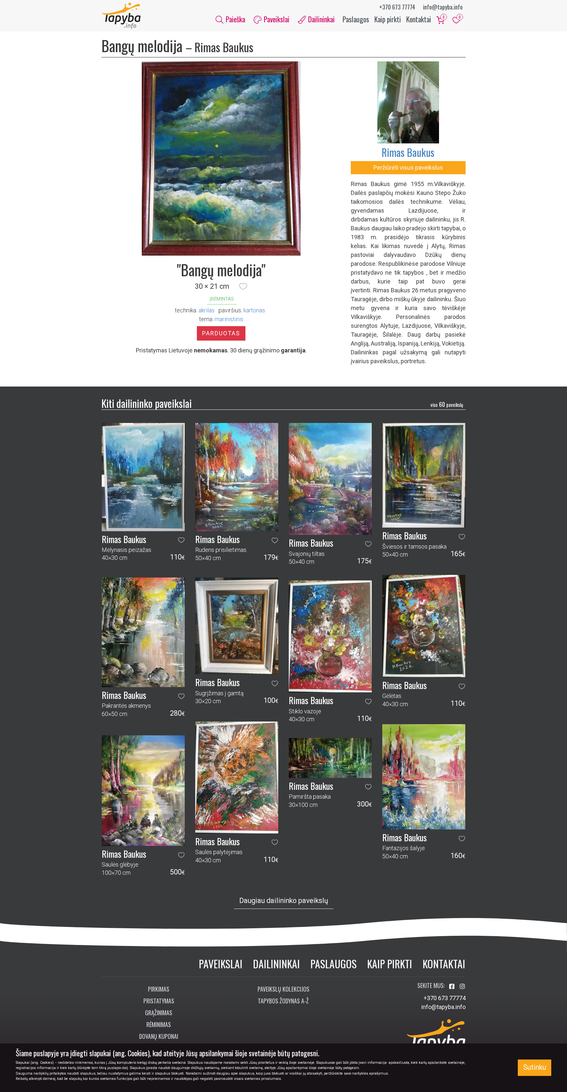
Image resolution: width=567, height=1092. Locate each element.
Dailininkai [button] (320, 19)
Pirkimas (158, 989)
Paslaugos (356, 19)
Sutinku (534, 1067)
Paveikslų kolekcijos (283, 989)
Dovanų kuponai (158, 1036)
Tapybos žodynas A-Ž (283, 1001)
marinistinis (229, 319)
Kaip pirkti (387, 19)
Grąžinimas (158, 1012)
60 (446, 404)
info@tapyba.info (443, 7)
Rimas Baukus (408, 152)
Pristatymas (158, 1001)
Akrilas (207, 310)
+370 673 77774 (397, 7)
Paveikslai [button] (275, 19)
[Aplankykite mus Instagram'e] (462, 986)
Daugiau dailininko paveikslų (283, 900)
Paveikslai (220, 963)
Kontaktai (418, 19)
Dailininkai (276, 963)
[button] (243, 286)
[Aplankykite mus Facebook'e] (452, 986)
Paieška (234, 19)
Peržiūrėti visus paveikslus (408, 167)
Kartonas (254, 310)
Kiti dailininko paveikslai (146, 403)
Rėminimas (158, 1024)
